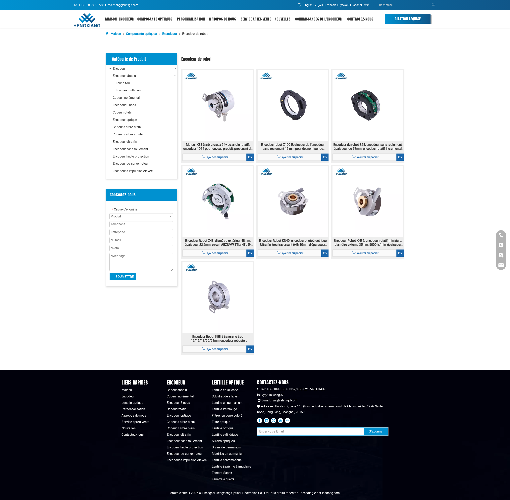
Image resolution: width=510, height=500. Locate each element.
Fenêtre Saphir (222, 473)
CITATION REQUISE (408, 19)
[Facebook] (259, 420)
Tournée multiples (128, 90)
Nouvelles (129, 428)
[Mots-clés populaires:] (433, 5)
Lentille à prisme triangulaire (231, 466)
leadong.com (331, 493)
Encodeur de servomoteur (131, 163)
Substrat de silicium (225, 396)
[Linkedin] (266, 420)
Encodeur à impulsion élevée (133, 171)
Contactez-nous (133, 434)
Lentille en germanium (227, 403)
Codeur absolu (177, 390)
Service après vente (135, 422)
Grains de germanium (226, 447)
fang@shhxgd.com (126, 5)
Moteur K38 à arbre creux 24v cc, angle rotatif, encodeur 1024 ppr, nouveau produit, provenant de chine (217, 147)
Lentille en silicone (225, 390)
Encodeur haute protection (131, 156)
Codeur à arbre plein (181, 428)
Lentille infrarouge (224, 409)
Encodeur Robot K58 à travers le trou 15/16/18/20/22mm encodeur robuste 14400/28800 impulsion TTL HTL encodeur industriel (218, 339)
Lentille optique (132, 403)
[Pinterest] (287, 420)
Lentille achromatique (227, 460)
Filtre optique (221, 422)
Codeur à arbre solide (128, 134)
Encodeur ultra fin (125, 142)
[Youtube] (280, 420)
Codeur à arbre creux (127, 127)
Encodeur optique (125, 120)
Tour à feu (123, 83)
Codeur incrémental (126, 98)
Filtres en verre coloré (227, 415)
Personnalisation (133, 409)
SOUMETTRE (125, 277)
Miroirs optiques (223, 441)
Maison (127, 390)
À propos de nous (134, 415)
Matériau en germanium (228, 454)
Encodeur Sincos (124, 105)
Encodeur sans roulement (130, 149)
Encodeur (119, 68)
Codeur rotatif (122, 112)
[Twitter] (273, 420)
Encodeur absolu (124, 76)
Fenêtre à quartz (223, 479)
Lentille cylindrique (225, 434)
